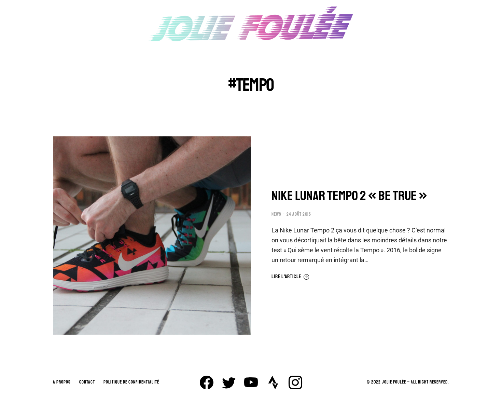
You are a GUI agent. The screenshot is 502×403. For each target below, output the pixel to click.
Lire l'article (286, 277)
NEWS (276, 214)
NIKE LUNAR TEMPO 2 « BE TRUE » (349, 195)
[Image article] (152, 235)
